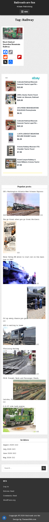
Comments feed (10, 495)
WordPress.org (9, 500)
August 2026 (8, 445)
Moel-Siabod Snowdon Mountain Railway (11, 44)
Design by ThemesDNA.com (24, 519)
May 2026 (7, 457)
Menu (26, 11)
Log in (6, 486)
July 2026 (7, 449)
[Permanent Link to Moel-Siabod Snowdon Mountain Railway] (12, 33)
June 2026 (7, 453)
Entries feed (8, 491)
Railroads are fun (24, 2)
